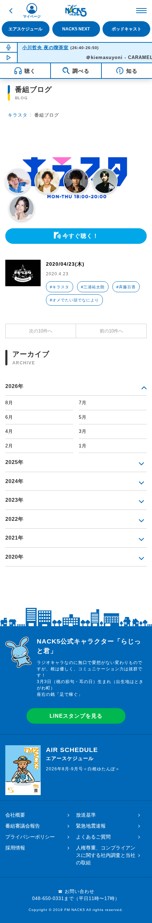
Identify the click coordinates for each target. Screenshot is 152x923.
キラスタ (18, 115)
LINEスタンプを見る (76, 716)
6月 (9, 417)
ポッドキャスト (126, 29)
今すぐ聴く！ (81, 236)
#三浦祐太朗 (93, 287)
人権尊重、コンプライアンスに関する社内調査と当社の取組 (105, 855)
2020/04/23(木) (65, 264)
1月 (83, 445)
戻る (10, 10)
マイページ (32, 16)
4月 (9, 431)
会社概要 (15, 815)
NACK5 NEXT (76, 29)
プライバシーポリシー (30, 837)
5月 (83, 417)
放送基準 (86, 815)
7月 (83, 402)
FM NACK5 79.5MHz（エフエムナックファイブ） (76, 10)
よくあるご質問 (93, 837)
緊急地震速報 (91, 826)
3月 (83, 431)
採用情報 (15, 848)
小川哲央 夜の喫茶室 (45, 47)
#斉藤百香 (126, 287)
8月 (9, 402)
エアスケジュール (25, 29)
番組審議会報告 (22, 826)
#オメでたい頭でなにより (74, 300)
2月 (9, 445)
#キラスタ (59, 287)
